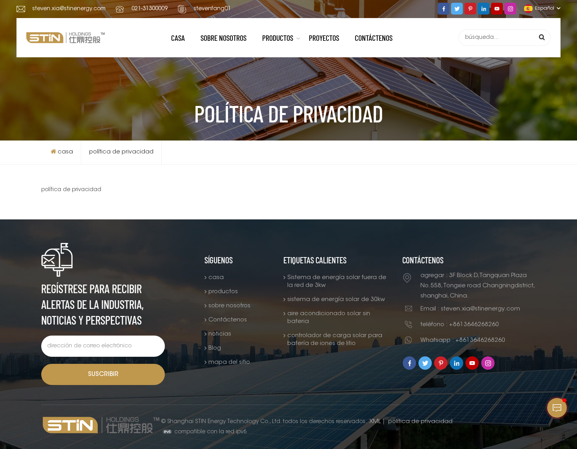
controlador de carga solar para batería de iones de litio (334, 340)
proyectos (324, 37)
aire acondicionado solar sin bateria (328, 318)
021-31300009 (149, 9)
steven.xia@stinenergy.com (69, 9)
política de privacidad (121, 152)
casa (178, 37)
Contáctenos (374, 37)
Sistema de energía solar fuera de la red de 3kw (336, 281)
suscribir (103, 374)
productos (277, 37)
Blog (214, 348)
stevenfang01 (212, 9)
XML (375, 422)
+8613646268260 (474, 325)
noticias (219, 334)
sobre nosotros (224, 37)
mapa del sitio (229, 362)
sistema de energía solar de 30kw (336, 300)
